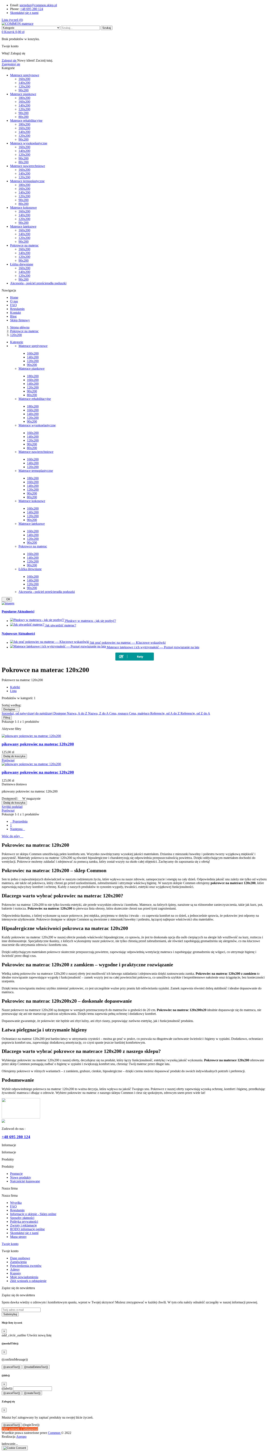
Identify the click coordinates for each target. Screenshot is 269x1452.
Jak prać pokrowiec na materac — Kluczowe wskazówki (128, 642)
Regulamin (17, 1210)
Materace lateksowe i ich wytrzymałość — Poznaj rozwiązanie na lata (153, 647)
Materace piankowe (31, 368)
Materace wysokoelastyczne (37, 425)
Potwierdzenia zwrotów (26, 1265)
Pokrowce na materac (32, 546)
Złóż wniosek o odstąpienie (28, 1281)
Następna (17, 829)
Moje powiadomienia (24, 1277)
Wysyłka (16, 1202)
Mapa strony (18, 1236)
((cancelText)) (11, 1367)
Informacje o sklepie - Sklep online (33, 1214)
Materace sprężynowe (32, 346)
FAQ (13, 1206)
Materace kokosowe (31, 501)
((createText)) (32, 1393)
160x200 (33, 353)
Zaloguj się (9, 60)
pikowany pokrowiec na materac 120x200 (38, 744)
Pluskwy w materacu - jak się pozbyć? (90, 620)
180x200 (33, 376)
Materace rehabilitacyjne (34, 399)
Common (54, 1433)
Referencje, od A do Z (165, 713)
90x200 (32, 365)
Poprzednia (19, 821)
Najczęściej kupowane (25, 1181)
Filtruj (6, 717)
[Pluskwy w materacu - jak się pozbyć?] (37, 620)
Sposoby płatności (22, 1218)
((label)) (7, 1388)
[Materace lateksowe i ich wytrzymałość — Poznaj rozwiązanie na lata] (58, 647)
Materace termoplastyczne (35, 470)
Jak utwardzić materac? (60, 625)
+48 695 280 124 (31, 9)
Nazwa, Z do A (98, 713)
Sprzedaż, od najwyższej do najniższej (27, 713)
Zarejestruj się (11, 64)
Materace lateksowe (31, 523)
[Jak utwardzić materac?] (27, 625)
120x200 (33, 361)
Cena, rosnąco (119, 713)
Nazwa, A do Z (77, 713)
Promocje (16, 1173)
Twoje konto (10, 1244)
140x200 (33, 357)
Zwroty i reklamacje (23, 1225)
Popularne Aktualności (18, 611)
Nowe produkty (20, 1177)
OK (6, 599)
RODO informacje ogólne (27, 1229)
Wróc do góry (12, 836)
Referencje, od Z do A (195, 713)
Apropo (21, 1436)
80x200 (32, 395)
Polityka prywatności (24, 1221)
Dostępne (10, 709)
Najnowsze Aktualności (18, 633)
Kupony (15, 1273)
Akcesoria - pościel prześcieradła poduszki (46, 591)
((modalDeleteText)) (36, 1367)
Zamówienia (18, 1262)
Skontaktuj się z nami (24, 13)
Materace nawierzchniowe (35, 452)
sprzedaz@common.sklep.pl (38, 5)
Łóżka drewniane (30, 569)
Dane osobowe (20, 1258)
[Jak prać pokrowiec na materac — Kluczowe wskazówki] (50, 642)
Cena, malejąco (139, 713)
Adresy (15, 1269)
